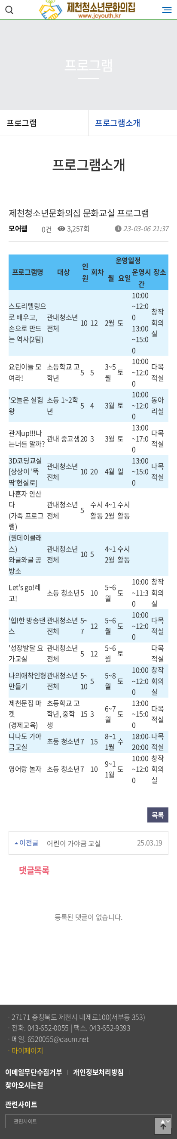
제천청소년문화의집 (88, 9)
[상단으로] (162, 1126)
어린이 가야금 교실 (74, 843)
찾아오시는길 (24, 1085)
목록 (158, 815)
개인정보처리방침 (98, 1072)
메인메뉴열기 (166, 9)
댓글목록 (33, 870)
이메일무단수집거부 (33, 1072)
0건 (46, 229)
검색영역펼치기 (9, 9)
